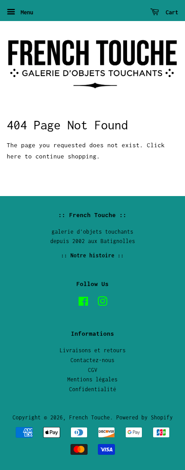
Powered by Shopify (144, 417)
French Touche (89, 417)
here (14, 156)
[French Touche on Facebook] (83, 303)
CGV (92, 370)
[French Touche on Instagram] (102, 303)
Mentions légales (92, 379)
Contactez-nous (92, 360)
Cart (170, 12)
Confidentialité (92, 389)
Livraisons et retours (93, 350)
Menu (25, 12)
